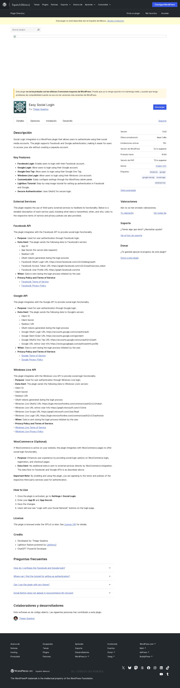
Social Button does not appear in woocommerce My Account (43, 593)
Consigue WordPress (165, 4)
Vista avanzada (128, 190)
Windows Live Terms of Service (30, 427)
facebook (154, 172)
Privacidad (15, 656)
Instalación (51, 121)
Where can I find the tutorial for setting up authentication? (42, 576)
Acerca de (15, 644)
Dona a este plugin (130, 258)
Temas (46, 648)
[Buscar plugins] (38, 29)
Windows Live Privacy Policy (29, 431)
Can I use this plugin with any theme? (32, 584)
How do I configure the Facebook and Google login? (39, 568)
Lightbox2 (51, 544)
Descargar (160, 107)
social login (161, 177)
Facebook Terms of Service (35, 281)
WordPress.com (148, 644)
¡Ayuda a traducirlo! (115, 21)
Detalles (20, 121)
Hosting (14, 652)
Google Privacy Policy (32, 359)
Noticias (14, 648)
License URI (70, 524)
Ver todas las (160, 213)
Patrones (47, 656)
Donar (111, 652)
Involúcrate (112, 644)
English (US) (161, 166)
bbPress (144, 652)
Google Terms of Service (33, 355)
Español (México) (43, 671)
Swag (111, 656)
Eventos (111, 648)
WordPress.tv (82, 656)
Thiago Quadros (40, 109)
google (162, 172)
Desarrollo (67, 121)
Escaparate (48, 644)
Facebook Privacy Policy (33, 285)
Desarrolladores (82, 652)
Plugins (46, 652)
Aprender (79, 644)
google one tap (148, 177)
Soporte (162, 121)
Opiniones (35, 121)
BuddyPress (146, 656)
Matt (143, 648)
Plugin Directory (18, 13)
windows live (160, 183)
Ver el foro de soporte (131, 235)
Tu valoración (127, 213)
